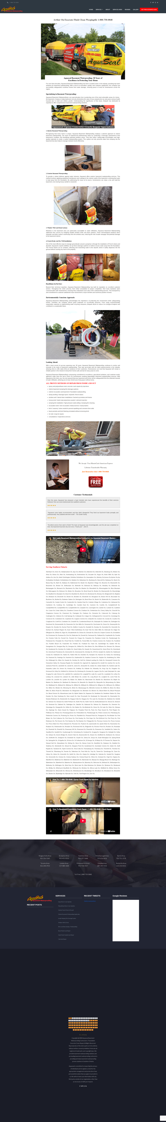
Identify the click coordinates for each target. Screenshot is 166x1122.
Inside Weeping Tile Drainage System (67, 918)
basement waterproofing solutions (84, 1053)
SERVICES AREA (117, 9)
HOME (91, 9)
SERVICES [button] (99, 9)
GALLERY (136, 9)
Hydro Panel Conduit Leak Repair (66, 935)
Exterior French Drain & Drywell (66, 910)
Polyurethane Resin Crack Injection (66, 906)
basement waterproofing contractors (86, 1056)
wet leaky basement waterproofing (86, 1059)
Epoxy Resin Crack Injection (65, 902)
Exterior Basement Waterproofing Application (69, 914)
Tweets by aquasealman (90, 901)
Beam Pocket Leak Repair (64, 931)
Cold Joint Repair (62, 939)
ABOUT (108, 9)
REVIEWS (127, 9)
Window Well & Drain (63, 922)
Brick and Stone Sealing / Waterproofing (67, 926)
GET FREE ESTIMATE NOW (149, 9)
